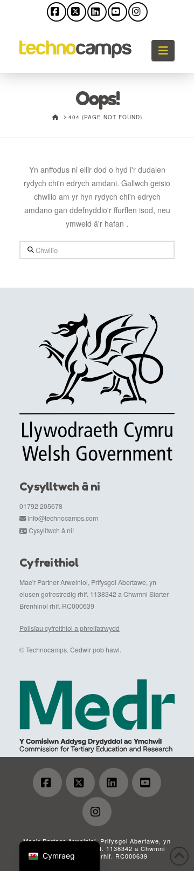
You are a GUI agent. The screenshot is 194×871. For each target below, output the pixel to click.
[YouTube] (117, 12)
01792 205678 (41, 506)
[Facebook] (56, 12)
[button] (163, 50)
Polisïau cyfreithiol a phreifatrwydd (69, 627)
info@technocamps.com (62, 517)
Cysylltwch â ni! (51, 530)
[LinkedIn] (97, 12)
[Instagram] (138, 12)
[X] (76, 12)
